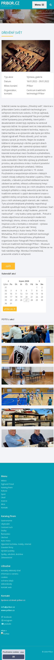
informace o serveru (9, 574)
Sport (3, 494)
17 (11, 297)
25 (16, 300)
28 (32, 300)
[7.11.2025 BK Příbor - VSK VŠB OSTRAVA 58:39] (27, 396)
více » (4, 630)
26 (21, 300)
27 (26, 300)
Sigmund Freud (7, 484)
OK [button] (13, 657)
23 (42, 297)
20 (26, 297)
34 (6, 297)
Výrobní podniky (7, 551)
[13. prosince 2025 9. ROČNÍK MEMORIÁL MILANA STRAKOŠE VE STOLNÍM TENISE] (27, 376)
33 (6, 293)
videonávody (6, 584)
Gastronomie (6, 520)
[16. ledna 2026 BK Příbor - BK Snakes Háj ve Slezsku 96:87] (27, 355)
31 (6, 287)
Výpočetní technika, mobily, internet (16, 544)
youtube (7, 624)
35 (6, 300)
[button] (39, 5)
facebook (7, 617)
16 (42, 293)
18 (16, 297)
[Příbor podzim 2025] (27, 417)
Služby (3, 530)
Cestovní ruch (7, 527)
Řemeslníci (5, 534)
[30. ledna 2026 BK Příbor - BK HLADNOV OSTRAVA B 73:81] (27, 334)
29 (37, 300)
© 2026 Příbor (47, 652)
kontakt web (6, 587)
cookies (4, 577)
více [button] (22, 652)
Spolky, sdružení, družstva (12, 554)
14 (32, 293)
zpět (8, 266)
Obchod (4, 537)
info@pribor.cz (8, 607)
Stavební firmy (7, 547)
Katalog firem (7, 487)
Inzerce (4, 501)
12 (21, 293)
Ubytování (5, 524)
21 (32, 297)
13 (26, 293)
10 (11, 293)
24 (11, 300)
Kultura (4, 490)
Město (4, 480)
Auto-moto (5, 540)
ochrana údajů (7, 580)
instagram (7, 620)
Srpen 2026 (24, 281)
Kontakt (4, 507)
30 (42, 300)
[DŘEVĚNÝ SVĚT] (26, 41)
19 (21, 297)
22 (37, 297)
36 (6, 303)
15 (37, 293)
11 (16, 293)
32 (6, 290)
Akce (3, 504)
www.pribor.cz (8, 610)
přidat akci (9, 309)
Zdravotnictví (6, 557)
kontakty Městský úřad (10, 570)
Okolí (3, 497)
